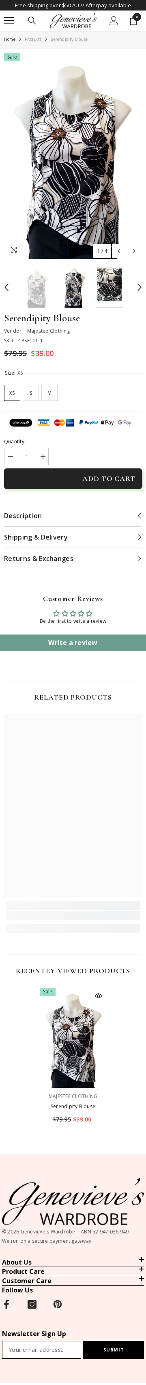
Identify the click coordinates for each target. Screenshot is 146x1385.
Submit (113, 1350)
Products (33, 39)
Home (9, 39)
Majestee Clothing (48, 330)
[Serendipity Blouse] (73, 1038)
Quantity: (15, 441)
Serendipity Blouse (73, 1106)
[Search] (32, 20)
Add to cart (108, 478)
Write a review (72, 642)
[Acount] (114, 20)
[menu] (9, 20)
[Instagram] (32, 1304)
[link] (73, 915)
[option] (73, 156)
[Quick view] (98, 996)
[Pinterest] (57, 1304)
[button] (119, 251)
